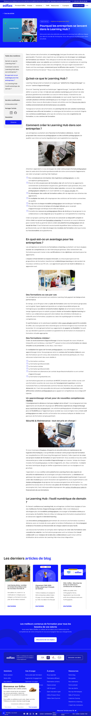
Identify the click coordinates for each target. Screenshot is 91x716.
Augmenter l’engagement (33, 678)
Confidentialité (48, 713)
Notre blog (72, 675)
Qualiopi (82, 713)
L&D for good (51, 688)
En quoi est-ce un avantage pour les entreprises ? (11, 77)
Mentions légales (55, 713)
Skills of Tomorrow (74, 695)
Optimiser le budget (31, 681)
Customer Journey (74, 698)
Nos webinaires (73, 681)
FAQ (86, 713)
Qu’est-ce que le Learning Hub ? (11, 62)
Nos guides (72, 678)
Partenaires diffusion (53, 678)
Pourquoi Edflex (20, 5)
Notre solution (8, 675)
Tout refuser (8, 707)
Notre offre (7, 678)
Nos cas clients (73, 688)
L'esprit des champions (76, 705)
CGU (74, 713)
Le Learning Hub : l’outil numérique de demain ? (12, 86)
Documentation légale (65, 713)
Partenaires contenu (53, 681)
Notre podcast (73, 685)
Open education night (54, 691)
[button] (4, 713)
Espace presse (51, 685)
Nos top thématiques (75, 691)
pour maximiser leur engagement (38, 408)
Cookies (78, 713)
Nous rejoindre (51, 675)
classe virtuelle (70, 191)
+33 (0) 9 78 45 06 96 (80, 1)
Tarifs (47, 5)
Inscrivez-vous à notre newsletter (61, 1)
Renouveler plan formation (33, 675)
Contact (42, 713)
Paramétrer (20, 707)
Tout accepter (33, 707)
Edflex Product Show (53, 695)
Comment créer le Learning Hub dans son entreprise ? (12, 69)
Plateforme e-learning (75, 701)
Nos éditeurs (8, 681)
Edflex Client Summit (53, 698)
